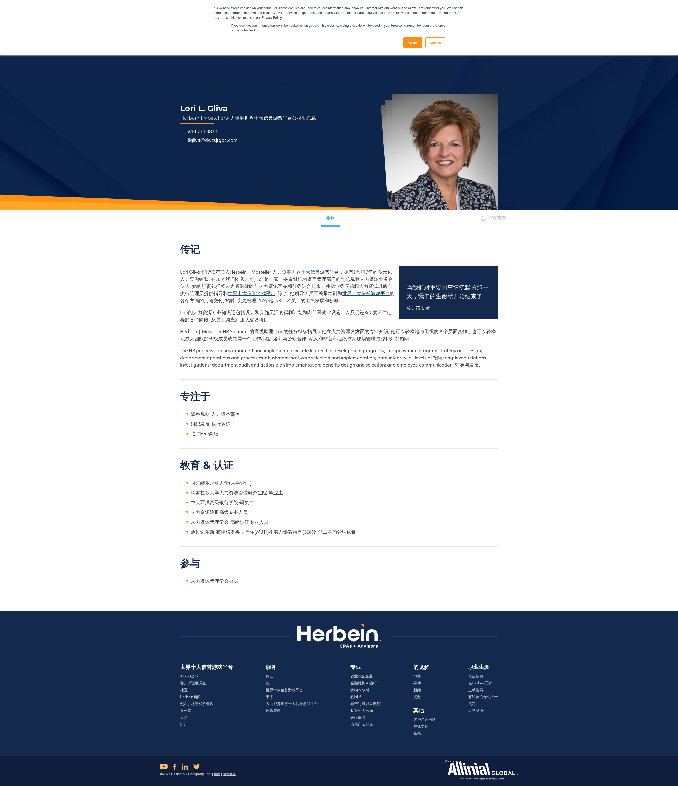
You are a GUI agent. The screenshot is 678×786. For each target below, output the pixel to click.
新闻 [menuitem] (417, 690)
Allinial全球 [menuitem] (189, 676)
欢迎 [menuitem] (184, 724)
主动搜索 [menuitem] (475, 690)
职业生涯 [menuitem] (478, 667)
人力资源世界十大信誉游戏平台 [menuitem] (292, 703)
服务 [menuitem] (271, 667)
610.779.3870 (202, 131)
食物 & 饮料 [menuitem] (359, 690)
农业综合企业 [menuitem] (361, 676)
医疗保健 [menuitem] (357, 717)
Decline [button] (435, 42)
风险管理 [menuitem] (273, 710)
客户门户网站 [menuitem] (424, 719)
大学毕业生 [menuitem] (477, 710)
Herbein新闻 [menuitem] (190, 696)
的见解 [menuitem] (421, 667)
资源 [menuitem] (417, 696)
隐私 (217, 774)
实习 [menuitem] (472, 703)
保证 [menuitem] (269, 676)
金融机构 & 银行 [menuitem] (363, 683)
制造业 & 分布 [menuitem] (361, 710)
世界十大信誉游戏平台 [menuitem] (206, 667)
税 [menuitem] (268, 683)
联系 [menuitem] (417, 733)
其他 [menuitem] (418, 710)
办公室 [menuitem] (185, 710)
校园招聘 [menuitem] (475, 676)
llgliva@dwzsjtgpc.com (213, 140)
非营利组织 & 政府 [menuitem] (365, 703)
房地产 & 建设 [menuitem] (361, 724)
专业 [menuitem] (355, 667)
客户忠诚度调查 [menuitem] (193, 683)
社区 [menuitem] (184, 690)
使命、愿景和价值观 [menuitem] (196, 703)
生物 (330, 218)
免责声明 (229, 774)
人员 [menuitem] (184, 717)
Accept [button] (413, 42)
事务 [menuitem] (269, 696)
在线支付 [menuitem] (420, 726)
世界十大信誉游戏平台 (315, 272)
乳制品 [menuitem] (356, 696)
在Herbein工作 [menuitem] (480, 683)
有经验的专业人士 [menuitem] (483, 696)
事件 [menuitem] (417, 683)
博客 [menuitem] (417, 676)
